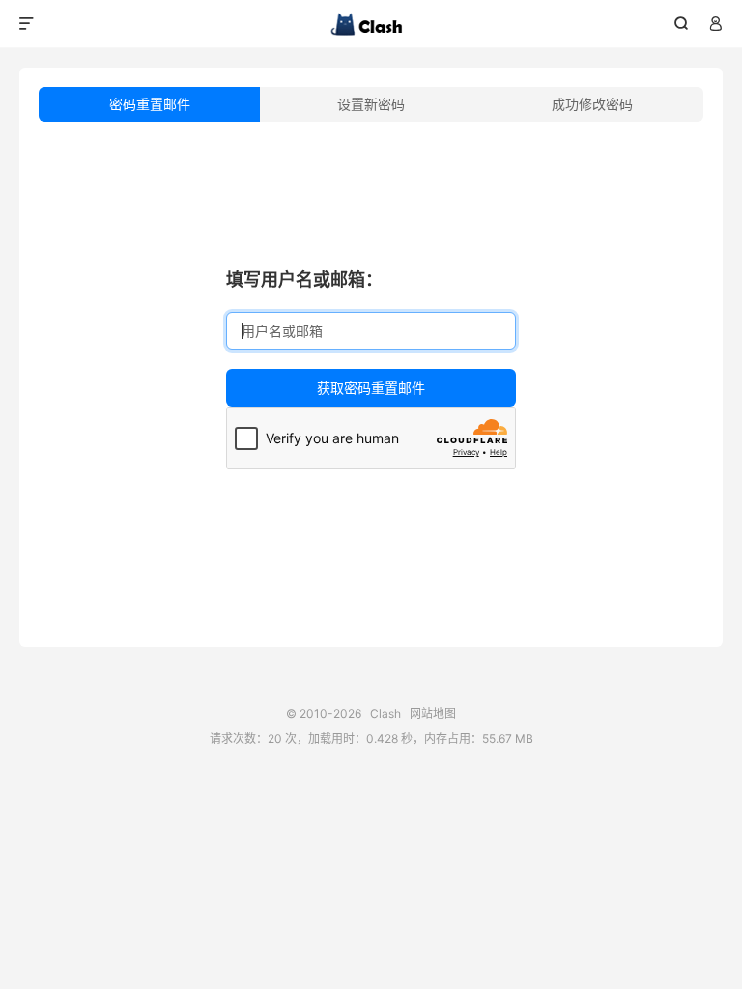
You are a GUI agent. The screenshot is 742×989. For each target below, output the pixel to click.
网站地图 (433, 713)
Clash (371, 24)
